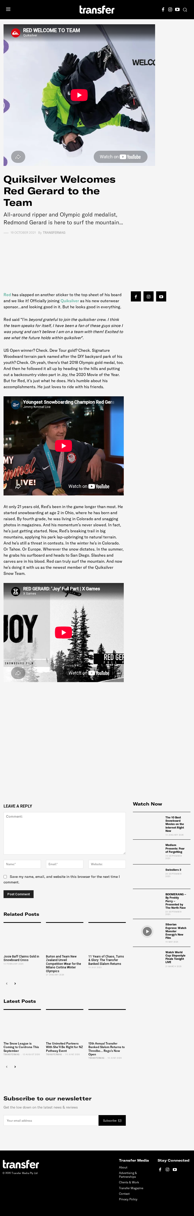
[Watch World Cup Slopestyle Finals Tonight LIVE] (147, 959)
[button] (185, 9)
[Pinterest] (62, 249)
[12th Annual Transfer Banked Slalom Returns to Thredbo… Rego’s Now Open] (107, 1024)
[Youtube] (177, 9)
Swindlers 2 (173, 870)
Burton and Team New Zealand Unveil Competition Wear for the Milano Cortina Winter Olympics (63, 964)
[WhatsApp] (73, 249)
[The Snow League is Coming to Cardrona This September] (22, 1024)
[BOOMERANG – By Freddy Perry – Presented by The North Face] (147, 901)
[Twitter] (50, 249)
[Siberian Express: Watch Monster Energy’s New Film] (147, 931)
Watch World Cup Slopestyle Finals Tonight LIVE (175, 957)
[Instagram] (170, 9)
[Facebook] (163, 9)
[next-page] (15, 984)
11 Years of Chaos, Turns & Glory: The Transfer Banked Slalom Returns (106, 960)
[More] (97, 249)
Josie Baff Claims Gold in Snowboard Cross (21, 958)
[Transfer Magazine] (97, 9)
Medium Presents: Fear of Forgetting (175, 848)
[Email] (85, 249)
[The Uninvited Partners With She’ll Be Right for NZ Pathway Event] (64, 1024)
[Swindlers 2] (147, 876)
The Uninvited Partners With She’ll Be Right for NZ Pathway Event (64, 1047)
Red (8, 294)
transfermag (54, 232)
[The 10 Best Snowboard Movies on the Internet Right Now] (147, 824)
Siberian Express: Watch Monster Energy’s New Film (175, 931)
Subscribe (109, 1120)
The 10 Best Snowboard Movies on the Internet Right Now (174, 824)
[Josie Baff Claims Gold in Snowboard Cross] (22, 937)
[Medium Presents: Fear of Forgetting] (147, 851)
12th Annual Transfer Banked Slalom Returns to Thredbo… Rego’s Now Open (106, 1048)
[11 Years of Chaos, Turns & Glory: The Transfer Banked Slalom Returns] (107, 937)
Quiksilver (70, 300)
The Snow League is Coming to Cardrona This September (21, 1047)
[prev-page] (7, 984)
